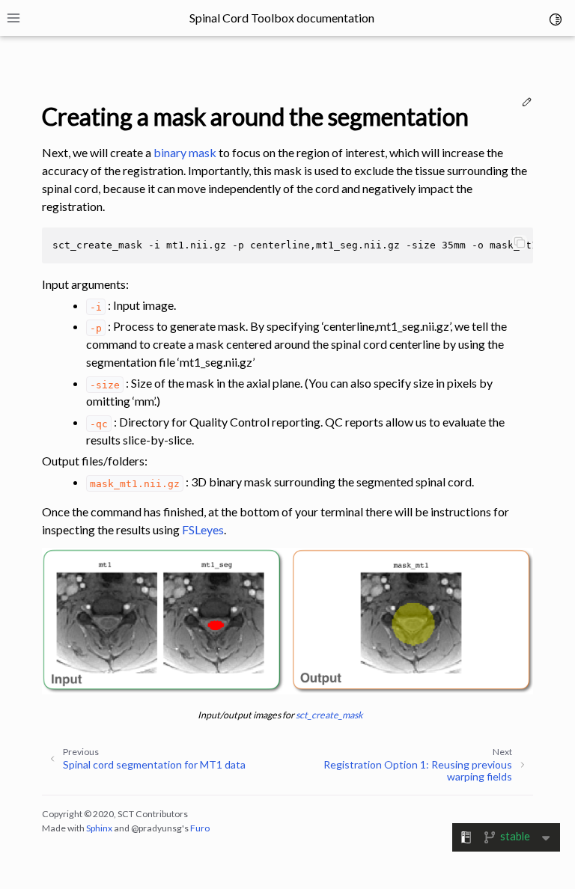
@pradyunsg (156, 828)
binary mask (184, 152)
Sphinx (99, 828)
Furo (200, 828)
